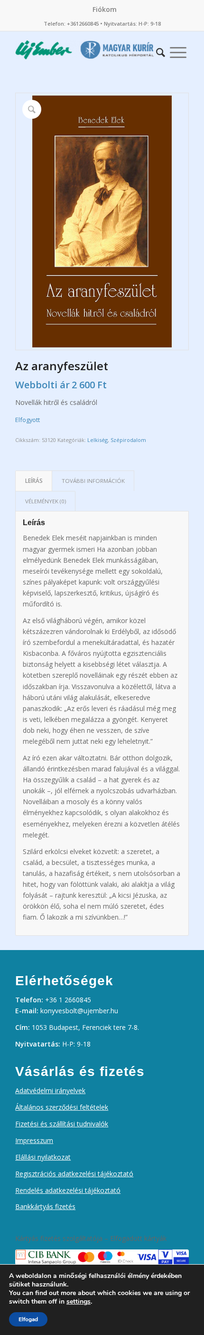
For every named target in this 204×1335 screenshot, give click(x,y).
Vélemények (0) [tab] (45, 501)
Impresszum (34, 1140)
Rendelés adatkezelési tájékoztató (68, 1190)
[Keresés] (160, 50)
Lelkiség (97, 439)
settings (78, 1301)
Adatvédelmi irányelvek (50, 1090)
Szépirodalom (128, 439)
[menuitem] (104, 9)
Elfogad (28, 1319)
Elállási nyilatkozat (43, 1157)
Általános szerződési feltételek (61, 1107)
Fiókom (105, 9)
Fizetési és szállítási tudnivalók (61, 1123)
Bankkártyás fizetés (45, 1206)
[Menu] (178, 50)
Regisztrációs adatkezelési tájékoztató (74, 1173)
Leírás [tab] (34, 480)
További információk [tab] (93, 480)
